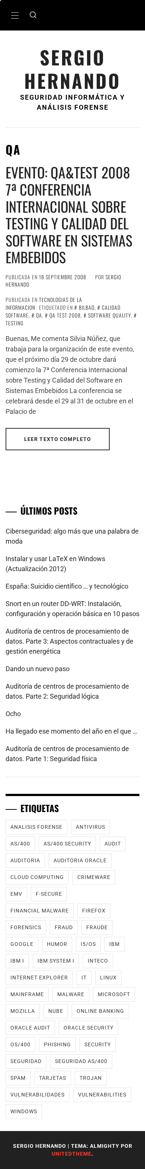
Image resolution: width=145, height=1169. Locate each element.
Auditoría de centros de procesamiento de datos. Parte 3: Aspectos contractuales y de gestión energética (69, 641)
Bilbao (86, 307)
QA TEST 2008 (65, 315)
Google (21, 944)
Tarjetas (52, 1078)
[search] (33, 15)
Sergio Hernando (72, 68)
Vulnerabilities (102, 1095)
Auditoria (25, 860)
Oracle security (88, 1028)
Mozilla (22, 1011)
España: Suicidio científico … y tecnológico (67, 586)
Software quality (109, 315)
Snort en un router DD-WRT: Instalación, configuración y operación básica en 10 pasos (72, 609)
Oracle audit (30, 1028)
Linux (108, 977)
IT (84, 977)
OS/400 (20, 1044)
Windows (23, 1111)
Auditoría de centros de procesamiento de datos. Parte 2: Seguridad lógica (67, 691)
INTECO (98, 961)
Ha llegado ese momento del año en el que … (71, 731)
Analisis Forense (36, 827)
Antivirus (90, 827)
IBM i (17, 961)
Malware (70, 994)
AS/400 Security (67, 844)
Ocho (13, 714)
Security (97, 1044)
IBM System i (56, 961)
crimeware (93, 877)
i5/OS (88, 944)
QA (39, 315)
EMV (16, 894)
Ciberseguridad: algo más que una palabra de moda (72, 536)
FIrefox (94, 911)
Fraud (64, 927)
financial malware (39, 911)
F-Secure (49, 894)
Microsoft (114, 994)
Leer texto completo (57, 439)
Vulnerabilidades (37, 1095)
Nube (55, 1011)
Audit (112, 844)
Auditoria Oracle (80, 860)
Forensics (25, 927)
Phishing (57, 1044)
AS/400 (20, 844)
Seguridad (26, 1061)
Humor (57, 944)
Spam (18, 1078)
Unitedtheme (71, 1154)
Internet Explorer (39, 977)
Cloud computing (37, 877)
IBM (114, 944)
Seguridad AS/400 (81, 1061)
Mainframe (27, 994)
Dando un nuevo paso (38, 669)
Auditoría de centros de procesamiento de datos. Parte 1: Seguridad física (67, 754)
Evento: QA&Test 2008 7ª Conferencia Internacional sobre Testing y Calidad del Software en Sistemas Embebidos (69, 214)
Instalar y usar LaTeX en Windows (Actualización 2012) (55, 564)
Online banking (100, 1011)
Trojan (91, 1078)
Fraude (97, 927)
